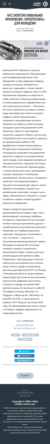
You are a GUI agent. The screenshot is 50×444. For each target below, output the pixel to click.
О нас (25, 390)
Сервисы (25, 339)
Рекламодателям (25, 393)
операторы (30, 335)
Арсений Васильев (25, 28)
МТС (16, 335)
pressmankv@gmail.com (26, 328)
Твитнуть (26, 351)
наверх (24, 375)
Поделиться (25, 356)
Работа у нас (25, 396)
